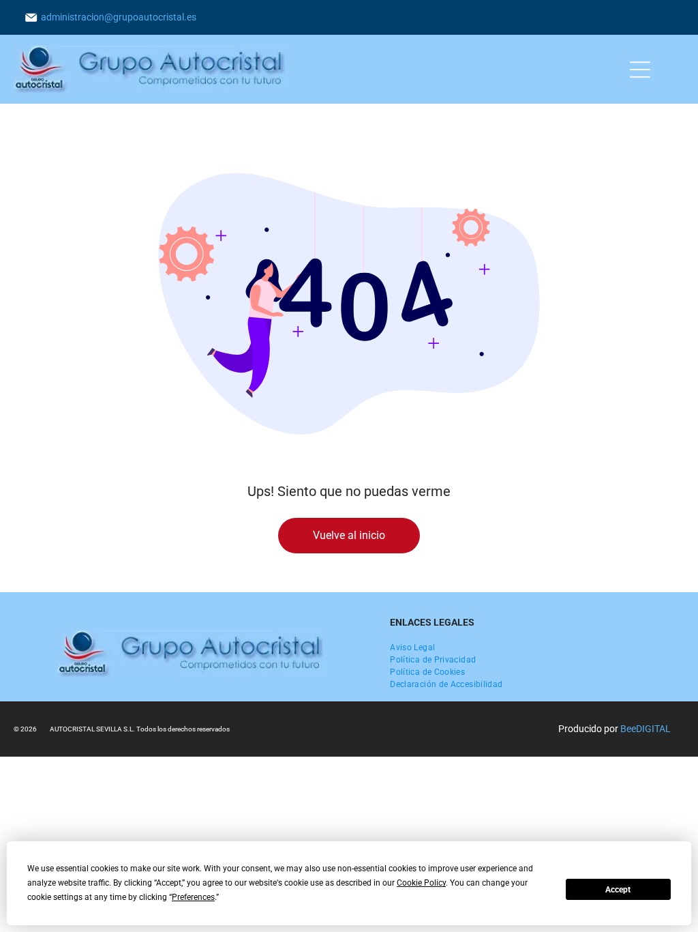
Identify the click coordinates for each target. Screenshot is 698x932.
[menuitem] (412, 647)
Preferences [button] (193, 897)
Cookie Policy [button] (421, 883)
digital (653, 728)
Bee (628, 728)
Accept (618, 889)
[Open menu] (640, 69)
